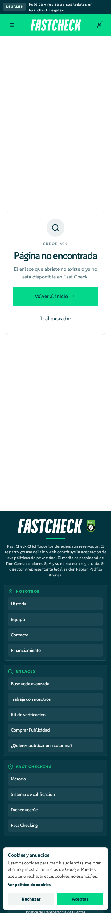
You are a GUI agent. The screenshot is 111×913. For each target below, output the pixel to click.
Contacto (19, 635)
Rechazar (31, 899)
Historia (18, 604)
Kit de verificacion (28, 714)
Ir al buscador (55, 318)
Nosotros (28, 591)
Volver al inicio (51, 296)
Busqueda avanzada (30, 683)
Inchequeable (24, 810)
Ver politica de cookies (29, 884)
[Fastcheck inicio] (55, 25)
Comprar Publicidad (30, 730)
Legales (14, 7)
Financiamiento (26, 650)
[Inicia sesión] (99, 25)
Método (18, 779)
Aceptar (80, 899)
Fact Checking (24, 825)
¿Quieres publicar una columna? (41, 745)
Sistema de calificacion (33, 794)
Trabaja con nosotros (31, 699)
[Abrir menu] (11, 25)
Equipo (18, 619)
